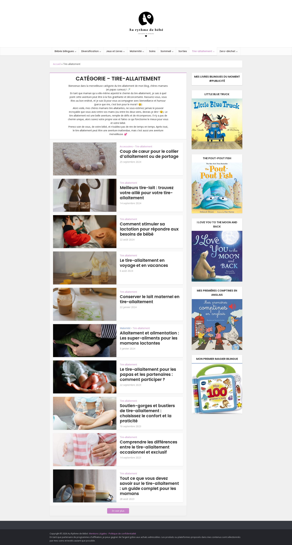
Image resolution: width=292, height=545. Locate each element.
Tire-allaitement (202, 51)
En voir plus (118, 510)
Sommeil (166, 51)
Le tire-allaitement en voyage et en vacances (144, 263)
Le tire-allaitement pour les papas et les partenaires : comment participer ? (148, 374)
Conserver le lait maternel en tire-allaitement (149, 299)
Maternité (136, 51)
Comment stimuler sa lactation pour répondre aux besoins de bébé (149, 229)
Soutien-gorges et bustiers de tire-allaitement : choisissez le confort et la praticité (147, 413)
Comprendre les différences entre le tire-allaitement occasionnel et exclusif (148, 447)
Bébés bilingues (64, 51)
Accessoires (126, 146)
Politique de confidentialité (122, 533)
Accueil (57, 64)
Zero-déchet (227, 51)
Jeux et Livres (114, 51)
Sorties (182, 51)
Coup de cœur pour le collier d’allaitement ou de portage (149, 154)
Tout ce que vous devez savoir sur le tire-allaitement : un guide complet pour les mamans (149, 486)
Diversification (90, 51)
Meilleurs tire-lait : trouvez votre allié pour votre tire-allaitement (147, 193)
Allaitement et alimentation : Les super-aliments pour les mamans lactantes (149, 338)
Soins (152, 51)
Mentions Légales (98, 533)
